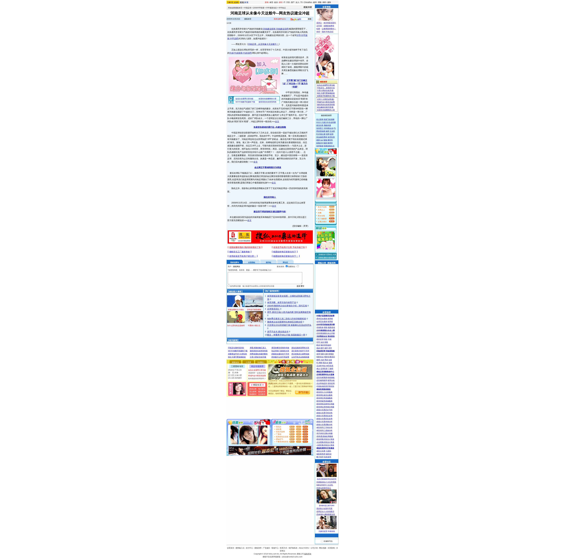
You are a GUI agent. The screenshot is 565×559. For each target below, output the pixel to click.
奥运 (318, 369)
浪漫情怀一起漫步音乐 (257, 373)
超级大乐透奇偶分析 (324, 422)
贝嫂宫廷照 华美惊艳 (327, 531)
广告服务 (266, 548)
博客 (319, 2)
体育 (271, 2)
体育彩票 (331, 137)
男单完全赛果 (321, 319)
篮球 (331, 134)
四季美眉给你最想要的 (327, 258)
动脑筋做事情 (329, 26)
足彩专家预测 (321, 377)
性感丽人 (261, 362)
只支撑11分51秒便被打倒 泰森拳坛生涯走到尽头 (289, 325)
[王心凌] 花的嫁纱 (235, 378)
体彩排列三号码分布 (324, 427)
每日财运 (261, 389)
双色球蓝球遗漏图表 (324, 401)
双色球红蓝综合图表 (324, 395)
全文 (277, 121)
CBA (326, 354)
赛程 (326, 327)
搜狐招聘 (257, 548)
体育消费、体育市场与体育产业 (281, 302)
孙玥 (318, 32)
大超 (322, 360)
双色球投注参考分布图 (325, 404)
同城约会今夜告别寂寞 (257, 376)
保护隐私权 (293, 548)
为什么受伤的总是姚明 (236, 326)
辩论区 (285, 262)
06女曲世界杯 (321, 137)
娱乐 (276, 2)
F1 (335, 128)
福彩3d (328, 454)
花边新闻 (252, 392)
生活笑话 (261, 394)
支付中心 (249, 548)
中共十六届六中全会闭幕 (326, 122)
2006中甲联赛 (258, 8)
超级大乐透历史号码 (324, 410)
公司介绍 (314, 548)
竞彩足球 (331, 383)
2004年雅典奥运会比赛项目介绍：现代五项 (287, 306)
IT (284, 2)
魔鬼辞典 (261, 392)
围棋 (330, 363)
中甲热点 (282, 8)
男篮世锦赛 (320, 131)
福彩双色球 (320, 454)
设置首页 (230, 548)
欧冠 (318, 345)
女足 (322, 342)
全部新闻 (331, 548)
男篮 (326, 360)
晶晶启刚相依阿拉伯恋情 (326, 479)
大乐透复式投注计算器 (325, 442)
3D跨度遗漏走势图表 (324, 436)
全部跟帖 (251, 262)
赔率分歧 (331, 380)
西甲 (322, 348)
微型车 (330, 140)
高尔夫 (325, 363)
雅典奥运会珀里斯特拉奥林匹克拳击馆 (284, 322)
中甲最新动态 (271, 8)
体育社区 (327, 462)
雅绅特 (330, 143)
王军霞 (319, 26)
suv (321, 140)
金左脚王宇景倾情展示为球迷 (267, 167)
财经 (280, 2)
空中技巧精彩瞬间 (254, 310)
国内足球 (320, 339)
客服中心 (275, 548)
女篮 (330, 360)
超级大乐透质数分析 (324, 425)
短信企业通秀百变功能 (257, 370)
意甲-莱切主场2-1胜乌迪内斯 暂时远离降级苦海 (289, 312)
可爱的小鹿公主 (254, 326)
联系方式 (283, 548)
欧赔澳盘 (331, 377)
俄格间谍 (327, 125)
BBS (324, 2)
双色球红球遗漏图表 (324, 398)
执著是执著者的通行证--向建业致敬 (270, 127)
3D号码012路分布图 (324, 433)
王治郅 (332, 131)
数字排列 (320, 457)
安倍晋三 (319, 128)
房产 (293, 2)
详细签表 (320, 327)
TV (301, 2)
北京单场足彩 (321, 383)
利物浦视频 (330, 351)
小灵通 (248, 362)
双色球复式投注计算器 (325, 439)
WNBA (331, 354)
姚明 (327, 131)
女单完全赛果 (321, 322)
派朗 (318, 140)
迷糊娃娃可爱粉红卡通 (327, 254)
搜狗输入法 (240, 548)
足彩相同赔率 (321, 380)
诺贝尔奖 (319, 125)
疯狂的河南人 (270, 197)
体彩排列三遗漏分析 (324, 430)
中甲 (298, 35)
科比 (324, 366)
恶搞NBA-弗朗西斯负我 (325, 514)
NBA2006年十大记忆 (324, 485)
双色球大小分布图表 (324, 392)
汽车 (288, 2)
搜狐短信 (235, 362)
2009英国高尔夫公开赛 (325, 333)
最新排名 (331, 327)
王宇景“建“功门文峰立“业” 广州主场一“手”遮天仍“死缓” (295, 83)
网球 (321, 363)
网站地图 (322, 548)
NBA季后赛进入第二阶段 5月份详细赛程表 (286, 318)
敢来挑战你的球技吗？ (257, 378)
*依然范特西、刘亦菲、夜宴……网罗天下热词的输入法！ (250, 270)
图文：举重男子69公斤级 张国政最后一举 (286, 335)
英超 (318, 348)
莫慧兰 (319, 23)
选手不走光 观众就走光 (277, 331)
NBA (322, 354)
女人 (297, 2)
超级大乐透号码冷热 (324, 413)
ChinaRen (308, 2)
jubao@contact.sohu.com (292, 557)
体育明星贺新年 (330, 23)
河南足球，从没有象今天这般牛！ (263, 44)
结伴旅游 (319, 146)
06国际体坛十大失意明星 (326, 482)
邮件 (315, 2)
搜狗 (329, 2)
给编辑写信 (328, 541)
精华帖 (268, 262)
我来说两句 (280, 19)
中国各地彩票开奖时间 (325, 386)
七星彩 (328, 451)
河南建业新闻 (269, 29)
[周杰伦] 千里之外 (235, 370)
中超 (231, 53)
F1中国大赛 (320, 134)
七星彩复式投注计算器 (325, 445)
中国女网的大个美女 (236, 310)
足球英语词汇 (273, 309)
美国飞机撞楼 (329, 119)
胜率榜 (330, 319)
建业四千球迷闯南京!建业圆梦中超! (270, 211)
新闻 (266, 2)
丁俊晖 (330, 369)
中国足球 (247, 8)
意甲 (330, 348)
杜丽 (318, 29)
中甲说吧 (234, 38)
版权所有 (307, 554)
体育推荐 (327, 312)
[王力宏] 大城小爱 (235, 375)
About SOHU (304, 548)
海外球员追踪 (325, 345)
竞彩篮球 (327, 457)
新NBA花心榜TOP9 (326, 506)
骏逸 (325, 140)
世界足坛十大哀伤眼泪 (325, 511)
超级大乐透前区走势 (324, 416)
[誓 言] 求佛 (233, 373)
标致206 (319, 143)
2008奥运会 (328, 128)
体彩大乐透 (320, 451)
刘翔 (327, 134)
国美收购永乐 (329, 146)
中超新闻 (238, 53)
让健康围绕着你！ (329, 29)
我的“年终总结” (328, 32)
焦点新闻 (319, 119)
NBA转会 (320, 357)
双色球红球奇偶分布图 (325, 407)
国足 (326, 339)
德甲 (326, 348)
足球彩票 (324, 369)
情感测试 (252, 394)
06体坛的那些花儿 (323, 488)
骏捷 (325, 143)
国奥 (326, 342)
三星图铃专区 (237, 366)
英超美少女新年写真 (324, 509)
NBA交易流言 (329, 357)
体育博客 (327, 7)
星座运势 (252, 389)
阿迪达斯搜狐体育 (235, 8)
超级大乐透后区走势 (324, 419)
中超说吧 (247, 53)
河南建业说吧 (282, 29)
